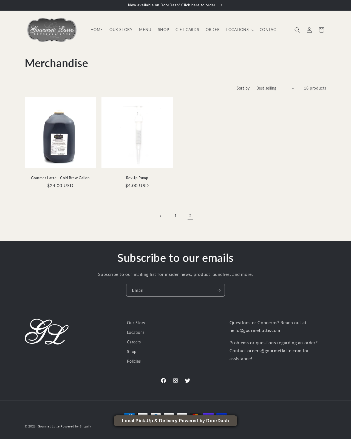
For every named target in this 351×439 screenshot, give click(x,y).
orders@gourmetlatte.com (274, 350)
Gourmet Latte (49, 426)
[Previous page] (161, 216)
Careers (134, 342)
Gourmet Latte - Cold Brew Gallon (60, 178)
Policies (134, 361)
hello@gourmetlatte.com (255, 330)
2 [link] (190, 215)
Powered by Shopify (76, 426)
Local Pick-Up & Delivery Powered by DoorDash (175, 420)
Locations (135, 332)
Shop (131, 351)
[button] (239, 29)
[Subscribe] (219, 290)
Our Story (136, 322)
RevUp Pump (137, 178)
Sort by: (244, 88)
